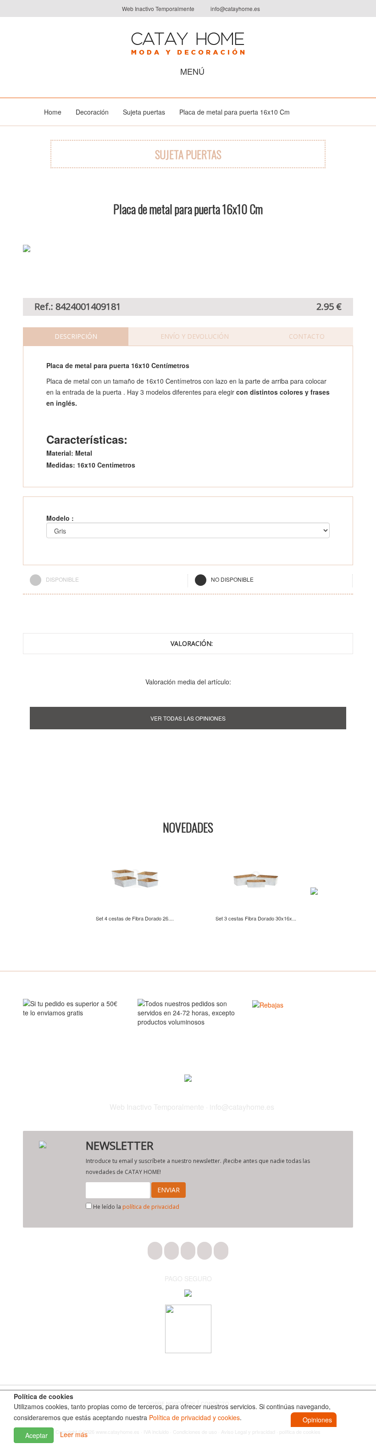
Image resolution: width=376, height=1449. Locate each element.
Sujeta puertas (144, 111)
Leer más (74, 1434)
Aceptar (35, 1435)
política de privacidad (150, 1207)
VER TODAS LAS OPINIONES (188, 718)
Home (52, 111)
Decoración (92, 111)
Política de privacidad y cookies (194, 1417)
